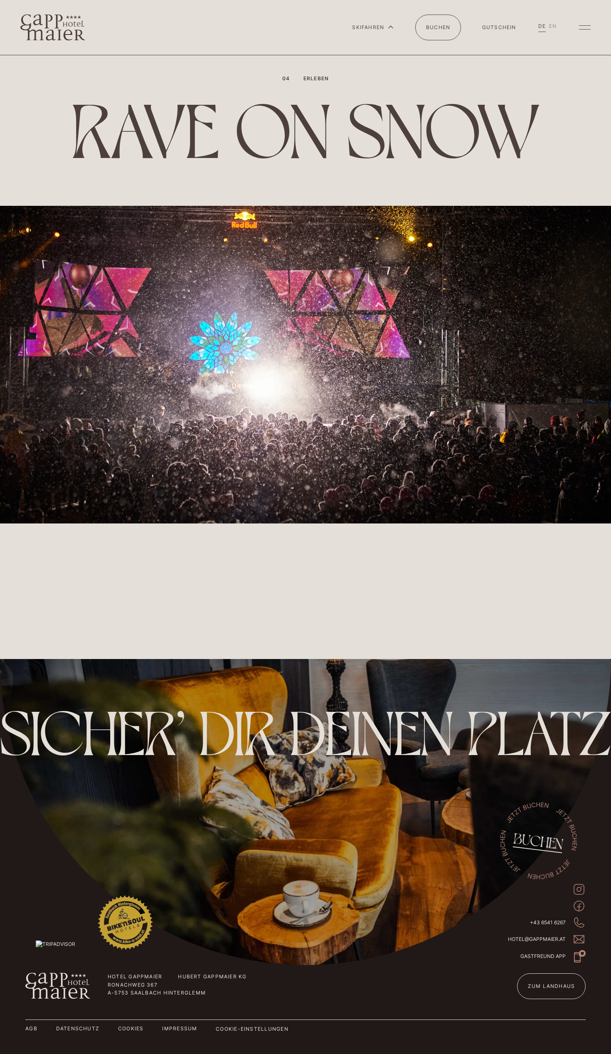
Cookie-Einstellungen (252, 1029)
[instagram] (579, 889)
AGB (31, 1028)
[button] (373, 27)
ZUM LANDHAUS (551, 986)
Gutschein (499, 27)
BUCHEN (438, 27)
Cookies (131, 1028)
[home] (52, 27)
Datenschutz (77, 1028)
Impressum (179, 1028)
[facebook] (579, 906)
